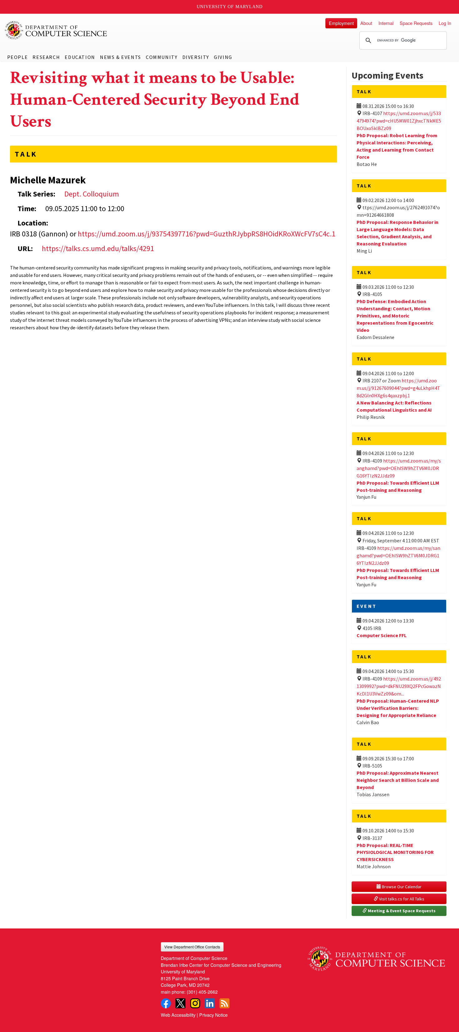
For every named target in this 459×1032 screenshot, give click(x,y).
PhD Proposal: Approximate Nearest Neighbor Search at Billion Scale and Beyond (398, 780)
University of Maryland (230, 6)
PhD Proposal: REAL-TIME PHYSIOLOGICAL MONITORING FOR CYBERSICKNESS (395, 852)
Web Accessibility (178, 1014)
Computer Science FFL (382, 635)
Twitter (180, 1003)
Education (80, 57)
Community (161, 57)
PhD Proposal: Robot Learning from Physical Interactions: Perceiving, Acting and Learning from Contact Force (397, 146)
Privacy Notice (213, 1014)
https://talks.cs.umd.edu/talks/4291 (98, 248)
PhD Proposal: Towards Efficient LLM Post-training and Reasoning (398, 573)
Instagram (195, 1003)
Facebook (166, 1003)
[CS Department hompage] (376, 956)
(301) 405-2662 (202, 991)
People (17, 57)
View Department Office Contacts (192, 946)
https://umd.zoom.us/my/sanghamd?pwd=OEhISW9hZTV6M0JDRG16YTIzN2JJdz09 (399, 468)
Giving (223, 57)
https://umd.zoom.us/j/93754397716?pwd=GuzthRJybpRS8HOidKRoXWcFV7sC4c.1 (206, 234)
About (366, 23)
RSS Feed (225, 1003)
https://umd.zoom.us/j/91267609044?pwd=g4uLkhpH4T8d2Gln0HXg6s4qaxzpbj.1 (398, 388)
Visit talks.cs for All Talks (401, 899)
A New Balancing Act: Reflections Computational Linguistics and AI (394, 406)
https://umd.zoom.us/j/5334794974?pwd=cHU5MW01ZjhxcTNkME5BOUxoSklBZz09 (399, 120)
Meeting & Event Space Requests (401, 910)
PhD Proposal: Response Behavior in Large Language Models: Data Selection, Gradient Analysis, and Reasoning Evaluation (397, 233)
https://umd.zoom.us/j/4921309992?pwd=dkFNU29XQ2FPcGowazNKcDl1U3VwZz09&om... (399, 686)
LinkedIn (210, 1003)
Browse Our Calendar (401, 886)
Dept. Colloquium (91, 194)
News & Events (120, 57)
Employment (341, 23)
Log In (445, 23)
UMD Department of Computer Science (56, 30)
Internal (385, 23)
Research (46, 57)
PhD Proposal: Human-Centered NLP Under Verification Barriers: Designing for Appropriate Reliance (398, 708)
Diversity (195, 57)
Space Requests (416, 23)
